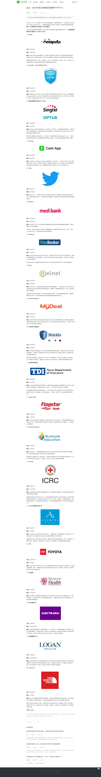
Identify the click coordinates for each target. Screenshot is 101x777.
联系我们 (48, 771)
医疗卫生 (28, 747)
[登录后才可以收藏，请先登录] (74, 12)
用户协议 (53, 771)
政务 (27, 734)
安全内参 (33, 734)
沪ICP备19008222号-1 (54, 773)
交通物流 (28, 760)
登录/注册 (74, 2)
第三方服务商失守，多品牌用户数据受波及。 (36, 763)
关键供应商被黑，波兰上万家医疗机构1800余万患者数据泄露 (43, 744)
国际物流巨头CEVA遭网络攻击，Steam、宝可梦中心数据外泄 (43, 756)
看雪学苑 (35, 760)
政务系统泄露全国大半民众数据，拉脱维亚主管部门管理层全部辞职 (45, 731)
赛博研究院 (35, 12)
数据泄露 (28, 12)
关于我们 (43, 771)
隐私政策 (58, 771)
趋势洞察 (37, 722)
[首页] (22, 1)
